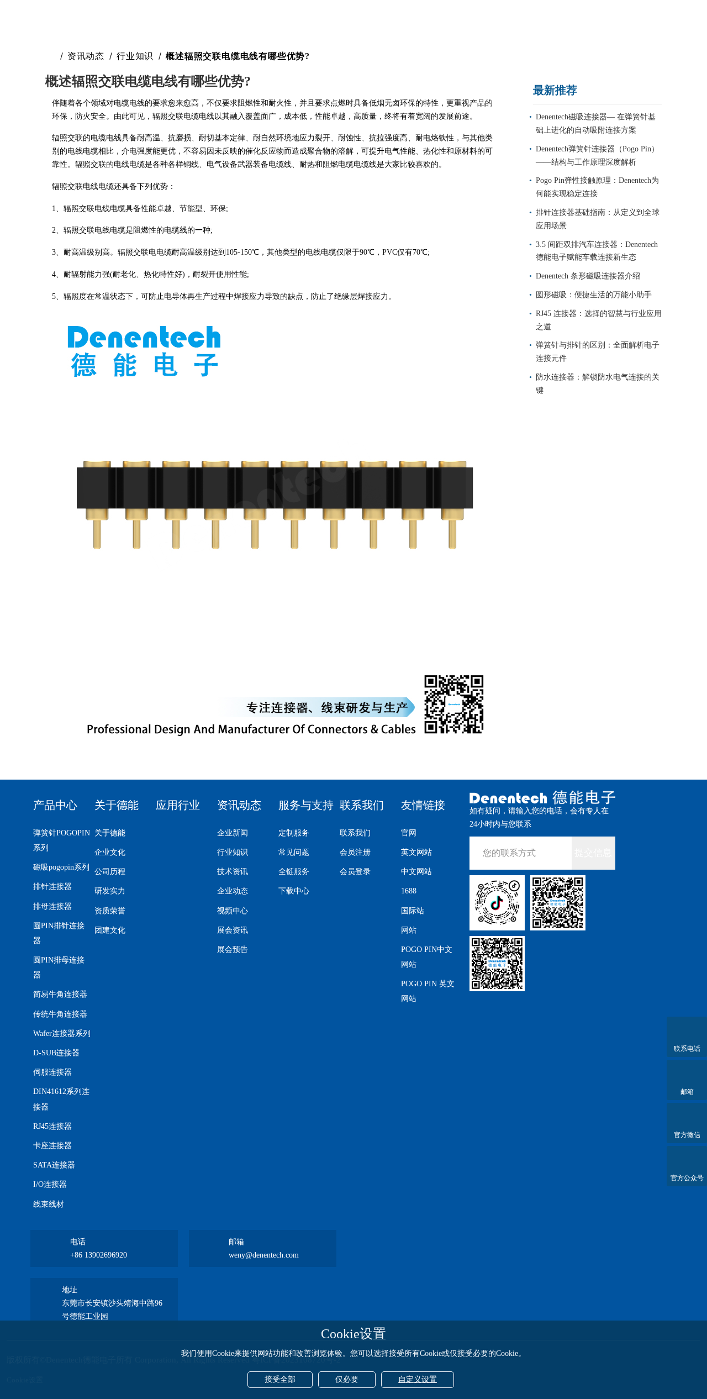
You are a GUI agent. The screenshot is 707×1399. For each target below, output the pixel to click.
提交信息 (593, 853)
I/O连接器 (50, 1184)
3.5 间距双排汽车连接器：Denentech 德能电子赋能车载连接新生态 (597, 251)
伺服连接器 (52, 1072)
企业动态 (232, 891)
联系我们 (362, 805)
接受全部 (280, 1379)
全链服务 (293, 871)
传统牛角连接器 (60, 1014)
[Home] (51, 56)
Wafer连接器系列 (62, 1033)
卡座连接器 (52, 1146)
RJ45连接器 (52, 1126)
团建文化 (109, 930)
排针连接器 (52, 886)
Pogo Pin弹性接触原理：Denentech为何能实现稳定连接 (597, 187)
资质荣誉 (109, 911)
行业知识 (135, 56)
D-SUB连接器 (56, 1053)
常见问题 (293, 852)
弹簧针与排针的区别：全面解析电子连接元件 (597, 351)
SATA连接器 (54, 1165)
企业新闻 (232, 833)
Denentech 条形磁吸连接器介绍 (588, 276)
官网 (408, 833)
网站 (408, 930)
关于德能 (116, 805)
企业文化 (109, 852)
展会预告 (232, 949)
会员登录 (355, 871)
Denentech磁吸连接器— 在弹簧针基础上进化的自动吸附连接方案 (596, 123)
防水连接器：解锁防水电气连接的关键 (597, 384)
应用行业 (178, 805)
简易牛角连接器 (60, 994)
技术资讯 (232, 871)
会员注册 (355, 852)
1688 (408, 891)
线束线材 (48, 1204)
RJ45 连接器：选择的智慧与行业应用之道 (599, 320)
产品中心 (55, 805)
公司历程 (109, 871)
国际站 (412, 911)
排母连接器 (52, 906)
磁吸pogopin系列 (61, 867)
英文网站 (416, 852)
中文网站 (416, 871)
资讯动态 (85, 56)
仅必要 (346, 1379)
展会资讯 (232, 930)
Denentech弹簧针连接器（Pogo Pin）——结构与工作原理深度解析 (597, 155)
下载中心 (293, 891)
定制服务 (293, 833)
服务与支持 (306, 805)
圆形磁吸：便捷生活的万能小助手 (594, 295)
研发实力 (109, 891)
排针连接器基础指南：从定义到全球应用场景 (597, 219)
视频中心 (232, 911)
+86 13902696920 (98, 1255)
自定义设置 (417, 1379)
